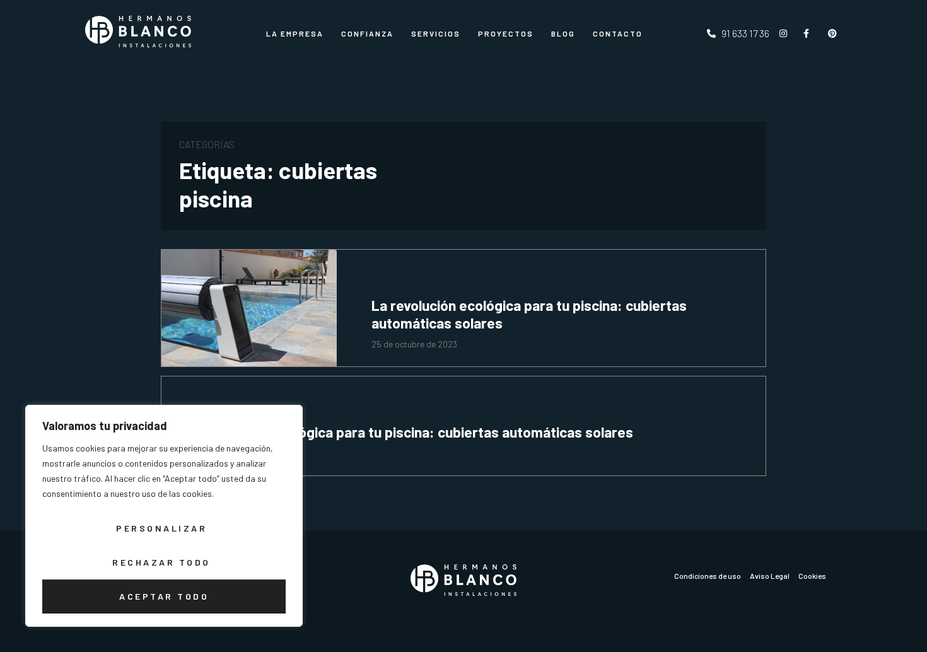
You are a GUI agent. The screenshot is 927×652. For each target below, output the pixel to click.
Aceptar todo (164, 596)
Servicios (435, 33)
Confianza (367, 33)
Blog (563, 33)
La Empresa (295, 33)
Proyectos (505, 33)
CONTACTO (618, 33)
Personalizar (161, 528)
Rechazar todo (161, 562)
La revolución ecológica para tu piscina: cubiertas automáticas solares (529, 314)
